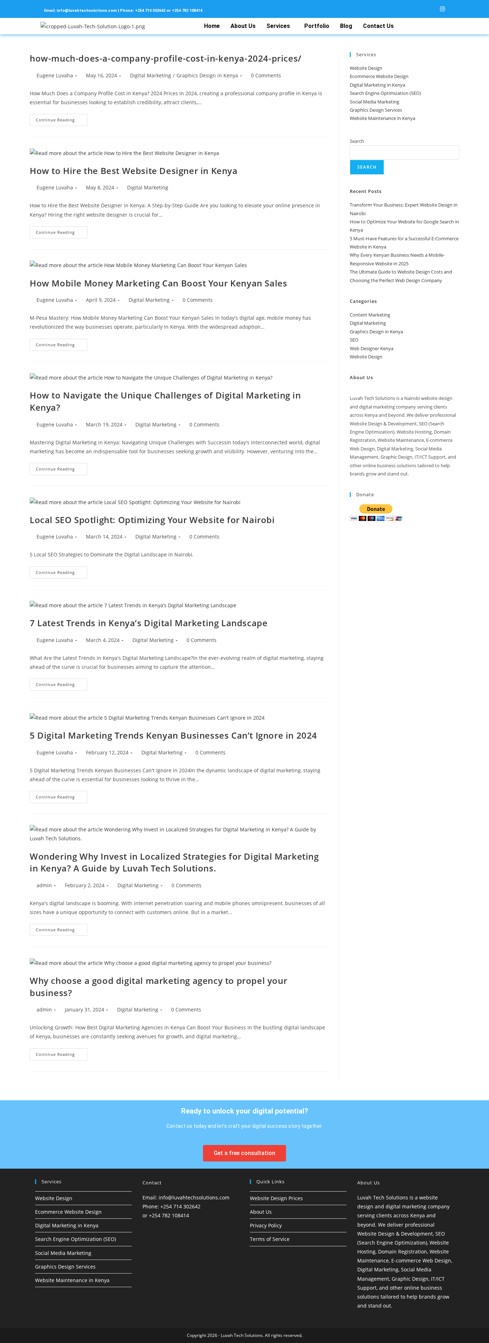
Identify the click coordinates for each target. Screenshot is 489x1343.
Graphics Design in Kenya (207, 75)
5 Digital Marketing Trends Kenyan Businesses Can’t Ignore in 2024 (173, 735)
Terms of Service (270, 1239)
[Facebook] (403, 9)
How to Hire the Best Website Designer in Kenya (134, 171)
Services (278, 26)
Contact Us (378, 26)
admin (44, 885)
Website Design (366, 68)
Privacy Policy (266, 1225)
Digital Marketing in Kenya (377, 85)
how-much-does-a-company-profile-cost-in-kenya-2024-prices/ (165, 58)
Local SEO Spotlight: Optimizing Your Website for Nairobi (152, 520)
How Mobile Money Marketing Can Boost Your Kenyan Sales (158, 283)
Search (357, 141)
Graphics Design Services (376, 110)
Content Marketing (370, 314)
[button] (280, 26)
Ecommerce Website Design (379, 76)
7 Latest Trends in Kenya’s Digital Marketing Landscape (148, 623)
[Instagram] (439, 9)
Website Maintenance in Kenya (382, 118)
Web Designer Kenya (371, 348)
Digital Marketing (150, 75)
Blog (346, 26)
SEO (354, 340)
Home (212, 26)
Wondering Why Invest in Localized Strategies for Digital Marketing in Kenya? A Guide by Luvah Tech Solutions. (174, 862)
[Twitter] (415, 9)
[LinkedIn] (427, 9)
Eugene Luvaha (55, 75)
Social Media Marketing (374, 101)
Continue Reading (61, 118)
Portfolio (316, 26)
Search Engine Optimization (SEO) (385, 93)
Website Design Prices (276, 1198)
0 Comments (266, 75)
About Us (243, 26)
